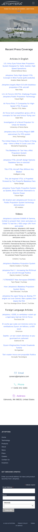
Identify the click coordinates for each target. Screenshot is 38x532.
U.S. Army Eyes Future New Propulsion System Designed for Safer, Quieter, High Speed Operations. (19, 66)
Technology (6, 440)
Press (4, 453)
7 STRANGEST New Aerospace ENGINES (19, 280)
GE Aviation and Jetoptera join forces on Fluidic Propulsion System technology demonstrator (19, 202)
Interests (7, 503)
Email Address (8, 487)
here (18, 11)
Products (5, 443)
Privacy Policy (23, 523)
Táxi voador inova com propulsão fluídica (19, 354)
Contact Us (6, 460)
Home (4, 437)
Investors (5, 463)
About (4, 447)
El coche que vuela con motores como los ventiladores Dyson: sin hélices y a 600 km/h (19, 326)
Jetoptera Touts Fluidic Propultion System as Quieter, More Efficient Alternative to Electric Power (19, 190)
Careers (4, 456)
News (4, 450)
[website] (31, 78)
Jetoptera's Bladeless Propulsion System (19, 263)
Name (5, 495)
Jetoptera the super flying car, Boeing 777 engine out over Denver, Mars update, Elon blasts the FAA (19, 298)
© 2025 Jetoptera (9, 523)
